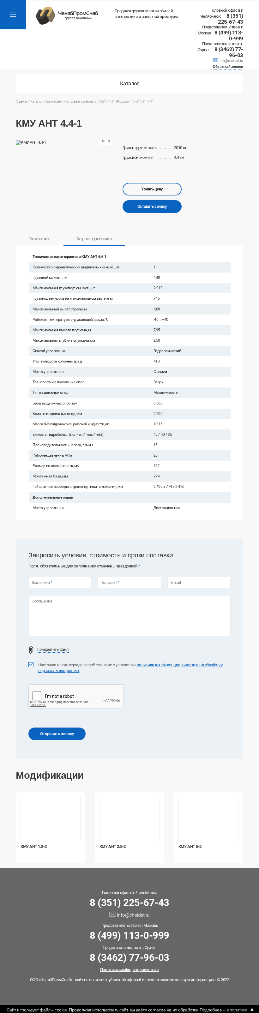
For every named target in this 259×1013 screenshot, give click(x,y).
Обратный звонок (228, 67)
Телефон (110, 582)
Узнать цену (152, 189)
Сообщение (42, 601)
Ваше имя (42, 582)
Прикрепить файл (53, 649)
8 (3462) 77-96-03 (228, 52)
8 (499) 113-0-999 (228, 36)
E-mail (176, 582)
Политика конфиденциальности (129, 969)
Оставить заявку (152, 206)
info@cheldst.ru (231, 61)
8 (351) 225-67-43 (230, 19)
